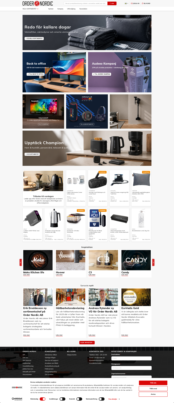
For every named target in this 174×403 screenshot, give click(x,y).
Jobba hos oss (28, 369)
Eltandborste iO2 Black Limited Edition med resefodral (95, 232)
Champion (70, 190)
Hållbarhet (27, 363)
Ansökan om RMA (51, 363)
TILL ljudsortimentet (87, 124)
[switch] (62, 399)
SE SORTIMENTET (33, 154)
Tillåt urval (153, 388)
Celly (25, 229)
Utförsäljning (71, 9)
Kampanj (60, 9)
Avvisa (153, 394)
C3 (46, 229)
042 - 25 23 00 (101, 355)
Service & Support (51, 360)
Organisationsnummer (118, 373)
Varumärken (83, 9)
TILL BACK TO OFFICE (36, 74)
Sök (112, 3)
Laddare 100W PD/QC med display (31, 231)
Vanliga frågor (50, 358)
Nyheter (50, 9)
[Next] (153, 262)
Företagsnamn (116, 364)
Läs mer (26, 275)
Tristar (134, 190)
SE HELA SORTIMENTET (35, 38)
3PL (24, 355)
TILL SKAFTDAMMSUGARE (131, 124)
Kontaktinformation (96, 360)
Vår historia (27, 360)
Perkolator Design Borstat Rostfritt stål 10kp (52, 231)
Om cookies (49, 374)
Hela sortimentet (29, 9)
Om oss (25, 358)
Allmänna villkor (51, 355)
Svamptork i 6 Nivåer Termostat (73, 231)
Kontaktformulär (95, 363)
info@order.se (99, 358)
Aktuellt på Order (29, 372)
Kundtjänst (50, 351)
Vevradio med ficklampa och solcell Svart (97, 193)
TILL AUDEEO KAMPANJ (102, 74)
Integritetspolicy (51, 372)
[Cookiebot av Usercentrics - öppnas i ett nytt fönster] (17, 399)
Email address (116, 354)
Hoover (112, 190)
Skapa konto (71, 355)
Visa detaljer (112, 399)
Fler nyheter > (87, 343)
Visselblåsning (28, 366)
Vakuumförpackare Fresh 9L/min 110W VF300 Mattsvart (119, 231)
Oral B (91, 229)
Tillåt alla (153, 383)
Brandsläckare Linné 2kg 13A (140, 230)
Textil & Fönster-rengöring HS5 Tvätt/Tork (119, 193)
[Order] (38, 3)
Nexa (133, 229)
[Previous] (21, 262)
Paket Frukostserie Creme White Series (74, 193)
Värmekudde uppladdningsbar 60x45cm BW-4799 (141, 193)
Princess (69, 229)
